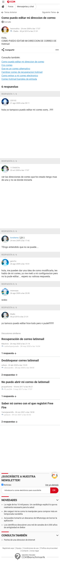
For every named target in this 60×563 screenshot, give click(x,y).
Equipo (19, 548)
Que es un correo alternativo (15, 68)
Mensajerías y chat (25, 6)
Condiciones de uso (31, 548)
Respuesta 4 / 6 (9, 255)
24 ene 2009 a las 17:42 (20, 240)
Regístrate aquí (8, 548)
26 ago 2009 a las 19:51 (20, 264)
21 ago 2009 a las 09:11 (20, 103)
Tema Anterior (10, 12)
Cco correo (6, 65)
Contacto (25, 551)
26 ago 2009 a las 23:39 (20, 293)
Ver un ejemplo (52, 485)
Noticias (7, 485)
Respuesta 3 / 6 (9, 231)
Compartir (9, 50)
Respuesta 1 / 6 (9, 94)
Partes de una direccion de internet (19, 540)
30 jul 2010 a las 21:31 (29, 31)
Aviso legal (34, 551)
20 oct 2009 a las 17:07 (19, 170)
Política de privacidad (49, 548)
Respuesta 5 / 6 (9, 284)
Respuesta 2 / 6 (9, 161)
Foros (10, 6)
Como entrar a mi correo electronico (19, 75)
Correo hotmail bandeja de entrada (19, 79)
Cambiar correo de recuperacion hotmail (22, 72)
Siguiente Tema (49, 12)
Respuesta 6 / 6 (9, 307)
